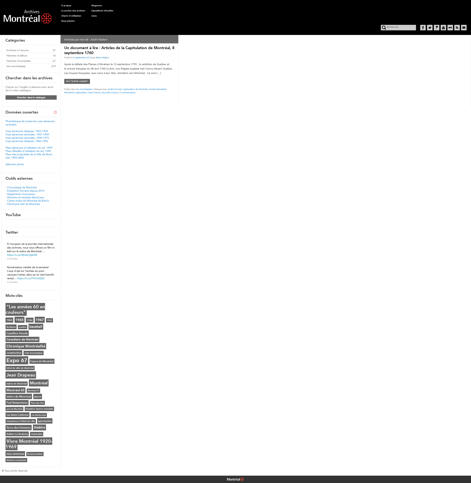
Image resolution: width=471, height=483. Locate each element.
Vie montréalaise (84, 89)
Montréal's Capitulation (75, 92)
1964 (9, 320)
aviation (22, 327)
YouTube (443, 27)
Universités (36, 434)
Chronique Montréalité (25, 346)
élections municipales (16, 460)
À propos (66, 5)
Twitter (430, 27)
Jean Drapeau (20, 375)
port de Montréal (14, 409)
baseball (35, 327)
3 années (12, 258)
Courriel (464, 27)
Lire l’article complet (77, 81)
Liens (94, 16)
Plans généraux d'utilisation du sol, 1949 (29, 147)
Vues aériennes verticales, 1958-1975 (27, 137)
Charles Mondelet (157, 89)
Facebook (423, 27)
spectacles (45, 421)
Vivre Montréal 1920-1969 (29, 443)
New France (94, 92)
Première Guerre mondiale (39, 409)
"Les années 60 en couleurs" (25, 309)
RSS (457, 27)
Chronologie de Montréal (22, 187)
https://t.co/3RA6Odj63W (22, 255)
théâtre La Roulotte (17, 433)
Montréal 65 (15, 390)
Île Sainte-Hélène (35, 454)
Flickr (450, 27)
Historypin (436, 27)
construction (13, 352)
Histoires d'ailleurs (16, 55)
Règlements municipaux (21, 194)
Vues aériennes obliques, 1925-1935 (27, 131)
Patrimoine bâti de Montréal (23, 204)
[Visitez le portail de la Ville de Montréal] (235, 479)
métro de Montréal (18, 396)
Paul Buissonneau (17, 402)
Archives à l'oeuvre (17, 50)
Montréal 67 (33, 390)
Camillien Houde (17, 333)
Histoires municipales (18, 61)
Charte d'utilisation (71, 16)
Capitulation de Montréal (135, 89)
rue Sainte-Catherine (17, 414)
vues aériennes (15, 453)
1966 (30, 320)
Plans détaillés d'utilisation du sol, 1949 (28, 151)
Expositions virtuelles (102, 10)
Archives (11, 326)
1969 (49, 320)
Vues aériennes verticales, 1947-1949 (27, 134)
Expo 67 (16, 360)
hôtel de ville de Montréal (20, 368)
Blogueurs (96, 5)
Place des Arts (37, 403)
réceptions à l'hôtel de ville (20, 421)
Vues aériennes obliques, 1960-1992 (27, 141)
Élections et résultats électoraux (25, 197)
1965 (19, 320)
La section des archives (73, 10)
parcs (37, 396)
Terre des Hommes (18, 427)
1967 (40, 320)
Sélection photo (15, 164)
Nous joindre (68, 21)
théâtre (39, 427)
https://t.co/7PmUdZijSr (31, 278)
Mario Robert (102, 57)
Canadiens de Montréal (22, 339)
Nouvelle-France (109, 92)
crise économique (33, 353)
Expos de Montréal (42, 361)
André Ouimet (115, 89)
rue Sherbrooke (39, 415)
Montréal (39, 383)
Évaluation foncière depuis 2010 (25, 190)
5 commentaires (127, 92)
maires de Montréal (16, 383)
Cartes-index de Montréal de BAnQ (28, 200)
